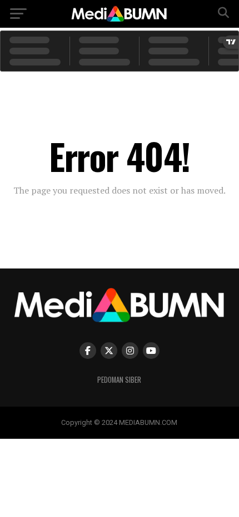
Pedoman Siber (119, 379)
